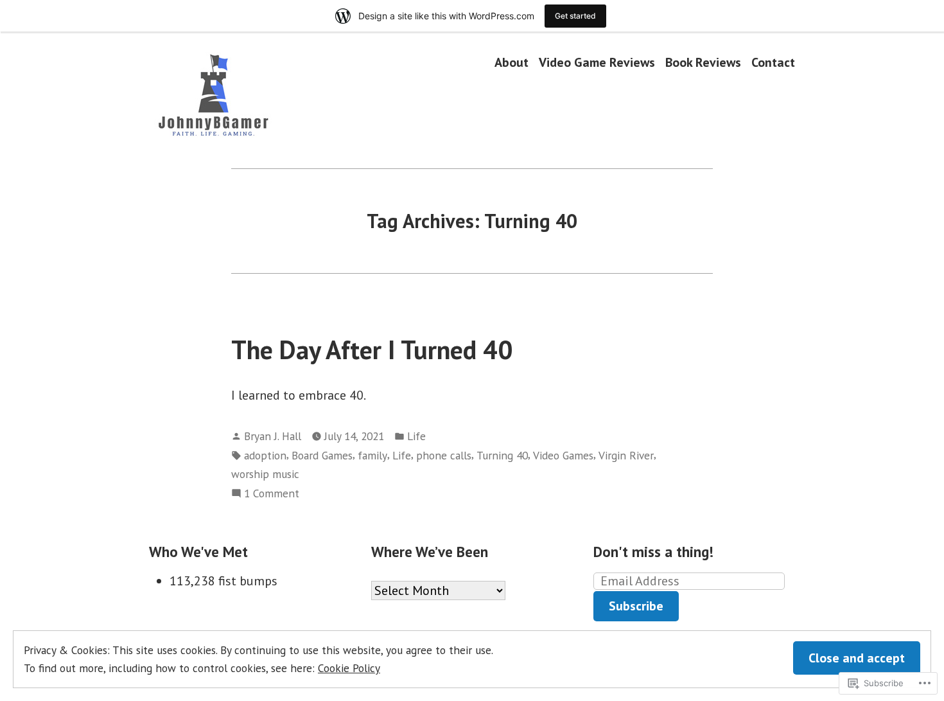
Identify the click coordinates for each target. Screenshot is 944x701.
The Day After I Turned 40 (371, 349)
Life (416, 436)
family (372, 455)
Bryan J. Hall (272, 436)
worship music (265, 473)
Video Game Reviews (597, 62)
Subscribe (636, 606)
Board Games (322, 455)
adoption (265, 455)
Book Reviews (703, 62)
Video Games (563, 455)
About (511, 62)
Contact (773, 62)
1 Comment (271, 493)
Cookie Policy (349, 668)
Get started (575, 16)
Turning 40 (502, 455)
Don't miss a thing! (653, 551)
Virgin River (626, 455)
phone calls (443, 455)
